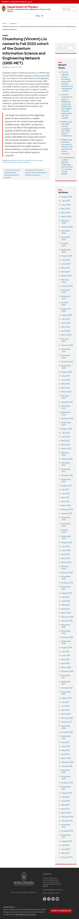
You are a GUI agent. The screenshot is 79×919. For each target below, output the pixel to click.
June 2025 (65, 264)
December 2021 (65, 464)
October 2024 (65, 303)
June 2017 (65, 706)
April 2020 (65, 558)
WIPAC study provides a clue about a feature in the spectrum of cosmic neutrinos (67, 147)
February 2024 (65, 340)
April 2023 (65, 388)
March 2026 (66, 216)
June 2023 (65, 380)
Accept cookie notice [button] (61, 911)
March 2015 (66, 813)
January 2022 (67, 459)
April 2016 (65, 754)
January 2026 (67, 227)
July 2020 (65, 546)
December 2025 (65, 232)
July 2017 (65, 702)
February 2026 (65, 221)
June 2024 (65, 323)
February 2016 (67, 762)
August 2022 (66, 429)
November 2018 (65, 632)
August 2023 (66, 372)
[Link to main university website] (23, 886)
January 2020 (67, 572)
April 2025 (65, 272)
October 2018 (67, 637)
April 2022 (65, 444)
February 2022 (65, 453)
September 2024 (66, 310)
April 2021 (65, 501)
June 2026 (65, 204)
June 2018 (65, 655)
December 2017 (65, 676)
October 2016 (67, 732)
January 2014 (67, 857)
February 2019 (67, 617)
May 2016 (65, 750)
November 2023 (65, 356)
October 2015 (67, 783)
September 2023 (66, 366)
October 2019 (67, 583)
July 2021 (65, 489)
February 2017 (67, 718)
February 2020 (65, 567)
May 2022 (65, 440)
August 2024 (66, 315)
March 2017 (66, 714)
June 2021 (65, 493)
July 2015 (65, 797)
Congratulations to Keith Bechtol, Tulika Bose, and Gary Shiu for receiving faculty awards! (68, 165)
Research (27, 162)
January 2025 (67, 286)
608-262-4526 (54, 893)
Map (44, 886)
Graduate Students (29, 160)
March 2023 (66, 392)
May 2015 (65, 805)
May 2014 (65, 853)
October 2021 (67, 475)
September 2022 (66, 423)
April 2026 (65, 212)
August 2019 (66, 593)
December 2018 (65, 626)
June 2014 (65, 849)
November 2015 (65, 777)
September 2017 (66, 693)
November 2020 (65, 524)
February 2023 (65, 397)
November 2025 (65, 238)
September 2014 (66, 836)
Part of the (23, 892)
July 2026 (65, 200)
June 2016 (65, 746)
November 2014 (65, 825)
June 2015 (65, 801)
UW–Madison (14, 2)
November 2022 (65, 413)
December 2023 (65, 350)
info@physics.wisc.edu (55, 890)
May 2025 (65, 268)
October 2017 (67, 688)
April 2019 (65, 609)
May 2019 (65, 605)
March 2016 (66, 758)
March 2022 (66, 448)
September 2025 (66, 250)
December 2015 (65, 771)
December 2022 (65, 407)
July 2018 (65, 651)
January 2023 (67, 402)
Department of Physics (22, 7)
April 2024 (65, 331)
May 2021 (65, 497)
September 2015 (66, 787)
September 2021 (66, 480)
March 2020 (66, 562)
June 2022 (65, 437)
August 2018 (66, 647)
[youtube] (57, 899)
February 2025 (65, 280)
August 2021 (66, 485)
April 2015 (65, 809)
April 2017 (65, 710)
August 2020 (66, 542)
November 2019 (65, 577)
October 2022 (67, 418)
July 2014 (65, 845)
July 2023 (65, 376)
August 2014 (66, 841)
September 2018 (66, 642)
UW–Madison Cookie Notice (26, 914)
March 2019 (66, 613)
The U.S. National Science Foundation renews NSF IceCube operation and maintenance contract (67, 81)
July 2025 (65, 260)
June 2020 (65, 550)
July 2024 (65, 319)
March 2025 (66, 276)
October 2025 (65, 244)
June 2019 (65, 601)
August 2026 (66, 197)
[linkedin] (53, 899)
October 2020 (65, 531)
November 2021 (65, 470)
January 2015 (66, 821)
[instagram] (49, 899)
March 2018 (66, 667)
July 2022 (65, 432)
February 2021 (67, 509)
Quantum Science (17, 162)
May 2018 (65, 659)
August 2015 (66, 793)
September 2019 (66, 588)
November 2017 (65, 682)
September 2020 (66, 537)
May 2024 (65, 327)
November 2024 (65, 297)
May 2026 (65, 208)
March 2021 (66, 505)
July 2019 (65, 597)
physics (29, 2)
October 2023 (67, 361)
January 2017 (66, 722)
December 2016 (65, 727)
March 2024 (66, 335)
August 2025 (66, 256)
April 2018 (65, 663)
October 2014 (67, 831)
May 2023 (65, 384)
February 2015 (67, 817)
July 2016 (65, 742)
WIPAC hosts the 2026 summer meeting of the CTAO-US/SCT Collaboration (67, 129)
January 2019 (66, 621)
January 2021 (66, 513)
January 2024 (67, 345)
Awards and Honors (15, 160)
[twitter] (44, 899)
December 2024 (65, 291)
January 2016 (66, 766)
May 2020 (65, 554)
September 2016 (66, 737)
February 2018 (67, 671)
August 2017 (66, 698)
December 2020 (65, 518)
